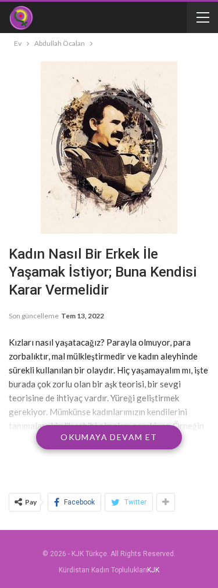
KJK (153, 570)
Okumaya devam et (108, 437)
